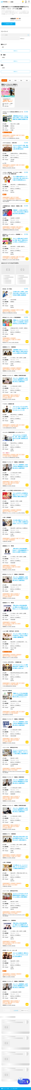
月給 (27, 80)
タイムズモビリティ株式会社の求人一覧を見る (11, 457)
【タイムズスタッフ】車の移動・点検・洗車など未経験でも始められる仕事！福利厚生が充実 (20, 438)
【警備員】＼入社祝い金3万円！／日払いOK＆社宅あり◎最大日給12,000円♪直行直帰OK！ (20, 212)
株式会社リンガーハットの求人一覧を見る (10, 657)
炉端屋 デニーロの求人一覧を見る (9, 976)
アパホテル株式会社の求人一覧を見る (9, 427)
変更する (15, 50)
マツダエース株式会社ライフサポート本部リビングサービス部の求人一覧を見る (14, 201)
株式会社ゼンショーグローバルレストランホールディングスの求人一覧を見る (14, 772)
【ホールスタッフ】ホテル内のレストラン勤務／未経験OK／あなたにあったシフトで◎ (20, 408)
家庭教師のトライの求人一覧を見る (9, 370)
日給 (21, 80)
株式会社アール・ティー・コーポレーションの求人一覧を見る (14, 512)
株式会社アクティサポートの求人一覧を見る (10, 342)
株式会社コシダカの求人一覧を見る (9, 167)
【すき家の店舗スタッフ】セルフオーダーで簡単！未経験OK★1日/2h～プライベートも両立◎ (20, 522)
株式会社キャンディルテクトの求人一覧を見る (11, 259)
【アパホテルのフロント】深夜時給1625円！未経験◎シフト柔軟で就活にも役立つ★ (20, 666)
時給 (15, 80)
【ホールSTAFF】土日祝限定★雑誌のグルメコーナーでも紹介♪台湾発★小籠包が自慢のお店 (20, 495)
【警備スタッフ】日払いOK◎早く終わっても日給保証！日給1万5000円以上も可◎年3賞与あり (20, 322)
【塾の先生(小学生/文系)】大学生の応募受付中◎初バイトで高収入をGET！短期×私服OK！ (20, 838)
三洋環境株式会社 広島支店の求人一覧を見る (11, 229)
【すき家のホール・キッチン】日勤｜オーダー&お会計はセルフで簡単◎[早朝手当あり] (20, 867)
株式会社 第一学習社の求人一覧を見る (10, 312)
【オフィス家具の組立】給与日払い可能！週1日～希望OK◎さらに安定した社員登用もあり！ (20, 240)
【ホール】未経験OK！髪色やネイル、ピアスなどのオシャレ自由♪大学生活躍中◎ (20, 954)
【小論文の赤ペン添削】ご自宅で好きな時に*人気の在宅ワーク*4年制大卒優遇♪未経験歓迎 (20, 293)
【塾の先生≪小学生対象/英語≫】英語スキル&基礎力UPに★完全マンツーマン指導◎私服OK (20, 607)
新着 (10, 80)
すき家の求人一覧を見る (7, 541)
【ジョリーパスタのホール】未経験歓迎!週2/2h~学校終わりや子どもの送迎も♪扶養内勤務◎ (20, 895)
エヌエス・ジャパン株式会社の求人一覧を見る (11, 138)
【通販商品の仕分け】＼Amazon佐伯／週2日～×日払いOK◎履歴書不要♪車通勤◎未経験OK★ (20, 117)
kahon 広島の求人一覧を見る (8, 714)
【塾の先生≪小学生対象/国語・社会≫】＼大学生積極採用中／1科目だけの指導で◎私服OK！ (20, 550)
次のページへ (24, 1010)
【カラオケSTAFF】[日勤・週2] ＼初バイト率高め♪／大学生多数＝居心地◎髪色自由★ (20, 147)
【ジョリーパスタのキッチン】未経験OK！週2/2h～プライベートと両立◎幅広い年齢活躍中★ (20, 752)
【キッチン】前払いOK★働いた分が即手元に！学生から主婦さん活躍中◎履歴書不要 (20, 635)
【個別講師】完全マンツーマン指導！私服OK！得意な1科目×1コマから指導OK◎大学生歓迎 (20, 351)
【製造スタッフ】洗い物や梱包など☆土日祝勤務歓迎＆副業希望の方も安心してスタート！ (20, 695)
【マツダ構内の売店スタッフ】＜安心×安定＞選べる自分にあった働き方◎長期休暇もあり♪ (20, 178)
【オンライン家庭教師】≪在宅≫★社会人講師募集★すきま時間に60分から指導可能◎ (20, 380)
